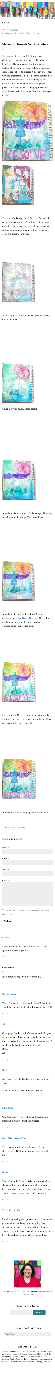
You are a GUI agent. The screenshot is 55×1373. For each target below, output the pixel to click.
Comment (6, 880)
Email (5, 858)
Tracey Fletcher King (11, 1210)
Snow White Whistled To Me (27, 33)
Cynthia (6, 937)
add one (21, 827)
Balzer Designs (29, 618)
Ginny (5, 1172)
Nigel (4, 1070)
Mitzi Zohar (7, 1107)
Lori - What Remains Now (14, 1137)
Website (5, 869)
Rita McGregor (9, 993)
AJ (3, 1024)
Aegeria (14, 29)
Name (5, 847)
